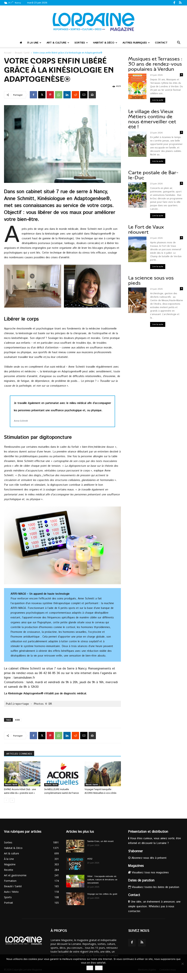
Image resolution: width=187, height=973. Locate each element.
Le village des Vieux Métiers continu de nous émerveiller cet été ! (152, 119)
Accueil (7, 52)
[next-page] (12, 800)
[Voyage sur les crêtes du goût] (75, 899)
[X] (41, 94)
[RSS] (180, 2)
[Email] (83, 94)
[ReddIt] (75, 94)
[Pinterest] (50, 94)
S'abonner (135, 851)
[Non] (182, 964)
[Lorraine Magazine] (93, 21)
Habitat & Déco (103, 43)
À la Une (32, 43)
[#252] (75, 863)
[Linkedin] (67, 94)
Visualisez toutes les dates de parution (155, 887)
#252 (89, 858)
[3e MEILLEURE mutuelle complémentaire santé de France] (62, 773)
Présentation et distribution (148, 831)
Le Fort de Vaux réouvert (146, 229)
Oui (90, 967)
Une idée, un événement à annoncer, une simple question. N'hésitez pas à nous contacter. (154, 906)
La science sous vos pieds (151, 280)
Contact (161, 43)
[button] (178, 43)
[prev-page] (6, 800)
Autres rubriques (135, 43)
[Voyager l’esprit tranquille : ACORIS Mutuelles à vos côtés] (103, 773)
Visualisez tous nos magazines (150, 872)
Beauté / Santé (22, 52)
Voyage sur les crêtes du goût (102, 894)
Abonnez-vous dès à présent (149, 858)
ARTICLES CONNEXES (19, 754)
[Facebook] (174, 2)
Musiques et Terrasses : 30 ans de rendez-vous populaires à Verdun (155, 64)
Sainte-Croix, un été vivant (100, 841)
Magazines (136, 865)
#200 (17, 719)
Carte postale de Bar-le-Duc (153, 175)
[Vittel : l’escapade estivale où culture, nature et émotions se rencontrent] (75, 881)
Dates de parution (141, 880)
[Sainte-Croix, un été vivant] (75, 846)
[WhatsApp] (58, 94)
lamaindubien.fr (24, 677)
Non (98, 967)
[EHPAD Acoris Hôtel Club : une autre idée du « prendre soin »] (22, 773)
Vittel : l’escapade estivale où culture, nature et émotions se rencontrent (102, 879)
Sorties (80, 43)
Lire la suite (157, 100)
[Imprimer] (92, 94)
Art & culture (56, 43)
